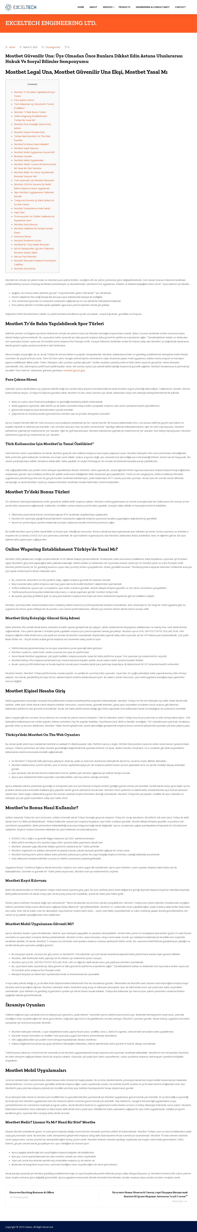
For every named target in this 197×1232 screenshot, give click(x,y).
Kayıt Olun (19, 212)
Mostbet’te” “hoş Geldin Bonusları (31, 244)
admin (12, 47)
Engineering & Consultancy (152, 7)
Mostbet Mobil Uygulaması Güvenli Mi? (34, 152)
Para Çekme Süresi (24, 100)
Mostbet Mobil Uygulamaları (29, 160)
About (93, 7)
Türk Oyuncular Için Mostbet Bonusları (34, 180)
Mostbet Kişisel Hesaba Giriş (29, 132)
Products (124, 7)
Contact (180, 7)
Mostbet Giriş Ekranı (24, 268)
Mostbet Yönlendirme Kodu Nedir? (32, 208)
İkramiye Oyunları (23, 156)
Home (81, 7)
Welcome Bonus (22, 236)
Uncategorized (53, 47)
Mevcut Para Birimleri (25, 256)
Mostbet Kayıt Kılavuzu (26, 148)
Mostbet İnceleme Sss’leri (27, 240)
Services (108, 7)
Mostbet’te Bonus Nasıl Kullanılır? (31, 144)
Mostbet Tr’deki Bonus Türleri (30, 112)
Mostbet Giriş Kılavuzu (26, 224)
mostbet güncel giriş (74, 370)
